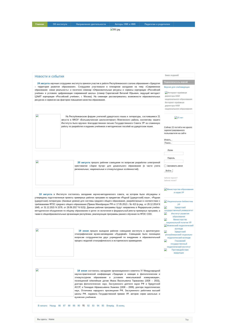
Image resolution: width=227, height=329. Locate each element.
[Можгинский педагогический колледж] (178, 229)
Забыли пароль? (170, 178)
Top (187, 320)
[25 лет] (178, 118)
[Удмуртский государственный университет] (178, 210)
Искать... (168, 140)
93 (93, 305)
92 (88, 305)
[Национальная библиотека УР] (178, 204)
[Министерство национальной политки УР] (178, 222)
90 (79, 305)
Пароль (171, 158)
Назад (53, 305)
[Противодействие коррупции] (178, 253)
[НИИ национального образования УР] (113, 11)
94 (98, 305)
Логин (170, 150)
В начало (42, 305)
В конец (120, 305)
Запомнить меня (175, 166)
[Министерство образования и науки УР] (178, 192)
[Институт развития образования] (178, 216)
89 (74, 305)
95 (103, 305)
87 (64, 305)
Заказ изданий (172, 75)
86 (59, 305)
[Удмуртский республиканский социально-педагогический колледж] (178, 238)
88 (69, 305)
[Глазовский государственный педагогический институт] (178, 247)
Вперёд (110, 305)
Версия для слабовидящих (177, 87)
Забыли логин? (170, 180)
